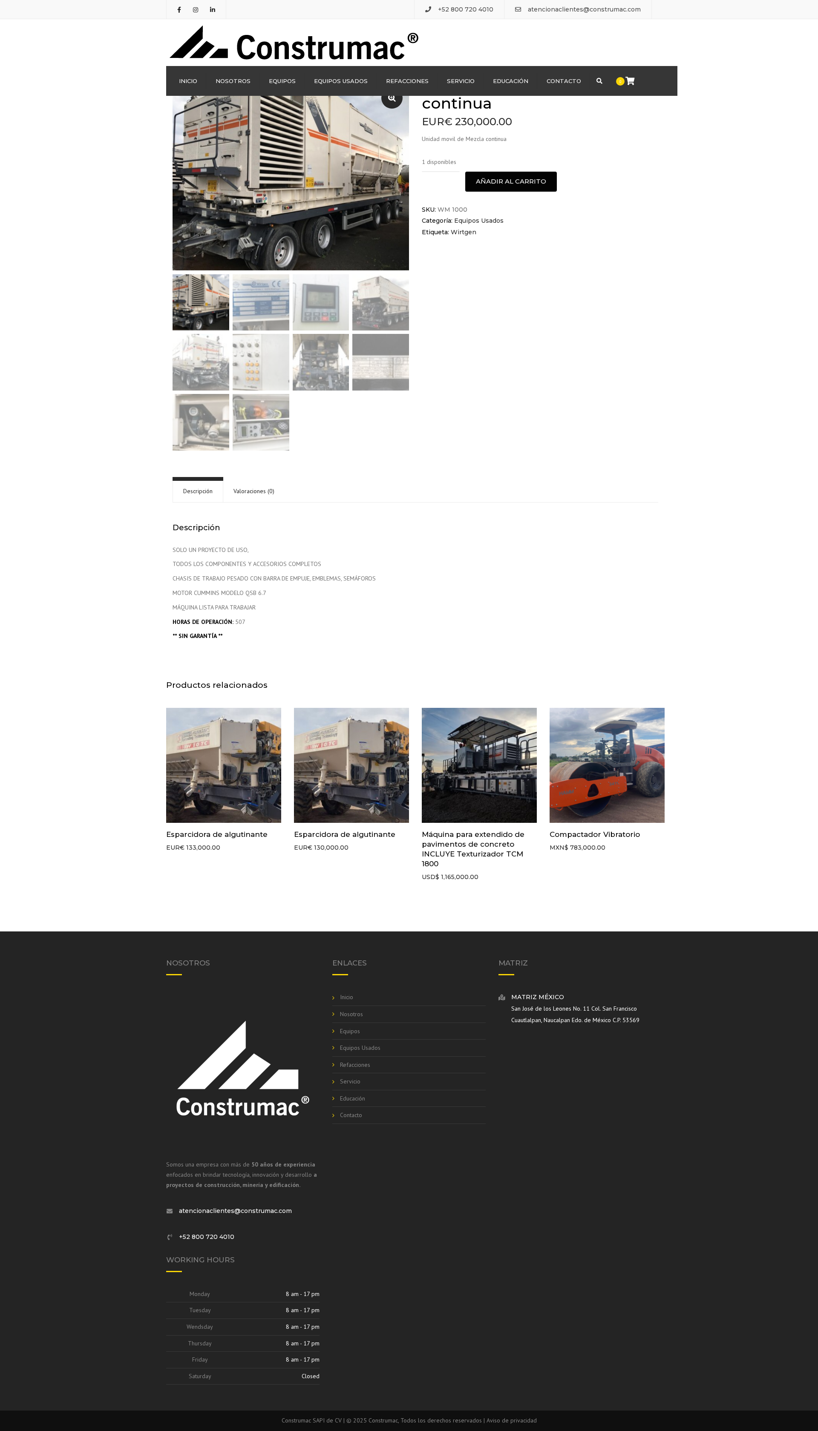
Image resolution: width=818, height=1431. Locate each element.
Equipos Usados (341, 81)
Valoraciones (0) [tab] (253, 491)
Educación (510, 81)
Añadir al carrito (511, 181)
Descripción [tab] (198, 491)
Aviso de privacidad (512, 1420)
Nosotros (233, 81)
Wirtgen (463, 232)
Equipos (282, 81)
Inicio (188, 81)
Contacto (564, 81)
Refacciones (407, 81)
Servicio (461, 81)
